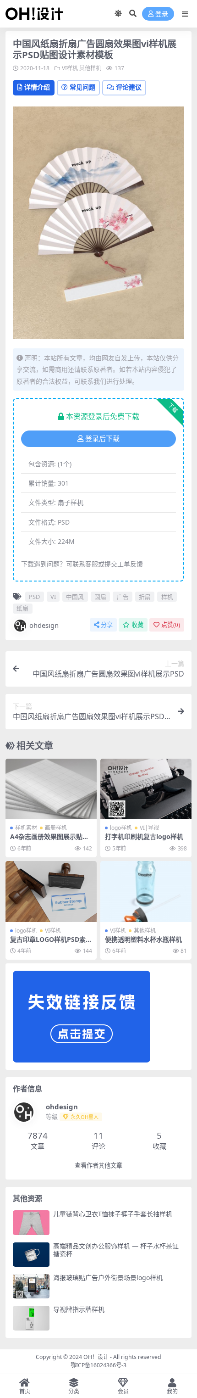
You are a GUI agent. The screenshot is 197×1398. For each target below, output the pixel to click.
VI (53, 597)
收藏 (137, 624)
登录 (161, 14)
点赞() (170, 624)
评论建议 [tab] (129, 87)
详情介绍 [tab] (37, 87)
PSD (34, 597)
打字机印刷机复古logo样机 (144, 836)
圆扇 (100, 597)
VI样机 (70, 68)
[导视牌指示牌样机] (31, 1318)
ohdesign (44, 625)
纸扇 (22, 608)
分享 (107, 624)
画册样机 (56, 828)
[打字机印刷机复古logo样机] (146, 789)
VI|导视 (149, 828)
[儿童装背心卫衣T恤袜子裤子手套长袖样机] (31, 1222)
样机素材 (26, 828)
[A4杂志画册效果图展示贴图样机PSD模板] (51, 789)
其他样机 (90, 68)
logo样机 (121, 828)
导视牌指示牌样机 (78, 1309)
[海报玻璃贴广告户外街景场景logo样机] (31, 1286)
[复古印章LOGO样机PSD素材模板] (51, 891)
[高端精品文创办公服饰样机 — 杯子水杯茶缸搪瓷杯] (31, 1254)
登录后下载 (102, 438)
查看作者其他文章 (98, 1165)
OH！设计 (96, 1357)
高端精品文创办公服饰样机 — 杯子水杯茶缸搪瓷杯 (116, 1249)
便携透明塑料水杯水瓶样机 (143, 939)
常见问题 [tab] (82, 87)
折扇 (145, 597)
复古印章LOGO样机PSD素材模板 (51, 943)
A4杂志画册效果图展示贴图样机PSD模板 (49, 840)
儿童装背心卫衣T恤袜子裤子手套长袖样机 (112, 1213)
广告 (123, 597)
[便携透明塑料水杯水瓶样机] (146, 891)
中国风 (75, 597)
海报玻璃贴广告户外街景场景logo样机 (108, 1277)
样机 (167, 597)
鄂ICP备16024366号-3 (98, 1365)
